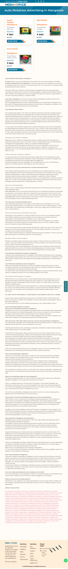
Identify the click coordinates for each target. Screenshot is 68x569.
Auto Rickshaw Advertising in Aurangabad (23, 512)
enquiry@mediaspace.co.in (45, 2)
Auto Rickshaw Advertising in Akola (35, 519)
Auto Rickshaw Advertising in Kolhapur (34, 515)
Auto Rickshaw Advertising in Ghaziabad (36, 514)
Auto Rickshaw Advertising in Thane (44, 521)
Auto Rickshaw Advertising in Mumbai (35, 522)
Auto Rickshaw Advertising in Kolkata (37, 491)
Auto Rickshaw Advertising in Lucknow (23, 498)
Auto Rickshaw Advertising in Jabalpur (30, 510)
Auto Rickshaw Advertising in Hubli (31, 505)
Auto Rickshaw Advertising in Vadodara (21, 507)
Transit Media (24, 559)
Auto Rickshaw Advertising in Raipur (44, 501)
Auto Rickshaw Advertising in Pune (44, 494)
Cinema (22, 557)
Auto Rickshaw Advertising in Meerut (36, 508)
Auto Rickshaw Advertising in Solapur (43, 517)
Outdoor (32, 551)
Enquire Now (66, 286)
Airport (32, 556)
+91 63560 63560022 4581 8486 (44, 553)
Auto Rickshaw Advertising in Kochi (34, 500)
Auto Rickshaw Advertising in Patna (45, 498)
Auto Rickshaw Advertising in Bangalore (33, 493)
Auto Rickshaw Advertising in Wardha (22, 521)
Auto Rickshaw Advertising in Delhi (15, 491)
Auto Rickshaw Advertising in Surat (35, 496)
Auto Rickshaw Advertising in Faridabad (37, 503)
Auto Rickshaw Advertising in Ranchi (44, 507)
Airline (32, 553)
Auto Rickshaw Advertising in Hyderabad (21, 494)
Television (23, 554)
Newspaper (23, 546)
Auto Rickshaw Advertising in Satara (21, 517)
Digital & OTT (34, 563)
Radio (21, 552)
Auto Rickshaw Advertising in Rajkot (46, 512)
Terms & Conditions (10, 561)
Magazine (23, 549)
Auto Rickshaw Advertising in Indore (22, 501)
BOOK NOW (12, 41)
